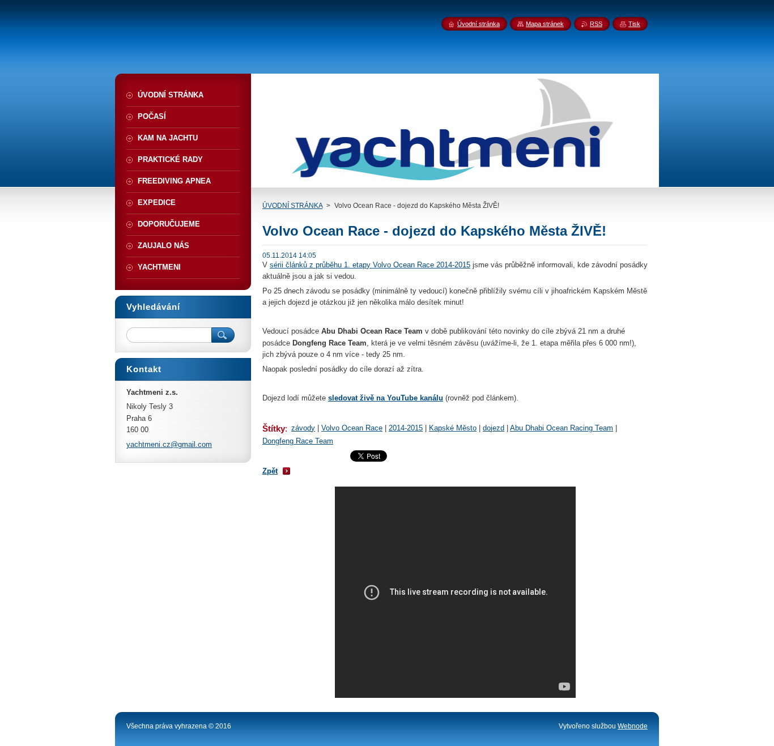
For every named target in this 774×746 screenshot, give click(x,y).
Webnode (633, 726)
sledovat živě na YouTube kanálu (385, 398)
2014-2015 (406, 428)
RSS (596, 23)
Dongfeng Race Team (297, 441)
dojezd (493, 428)
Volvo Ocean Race (351, 428)
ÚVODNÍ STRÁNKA (292, 205)
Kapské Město (453, 428)
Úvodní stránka (478, 23)
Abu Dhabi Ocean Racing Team (561, 428)
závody (303, 428)
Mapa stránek (545, 23)
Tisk (634, 23)
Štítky (273, 428)
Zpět (270, 471)
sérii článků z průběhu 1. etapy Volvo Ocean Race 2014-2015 (370, 265)
